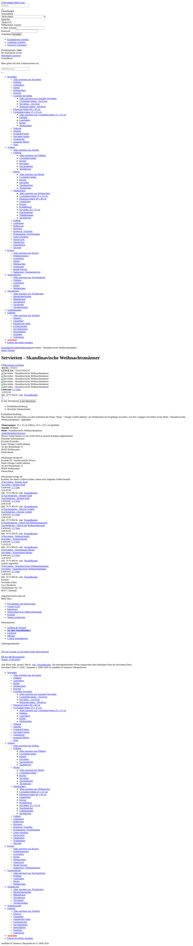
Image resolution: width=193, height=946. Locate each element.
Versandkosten (31, 395)
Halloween (18, 226)
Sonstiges (17, 334)
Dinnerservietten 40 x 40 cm (26, 109)
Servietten (12, 76)
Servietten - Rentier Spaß (13, 484)
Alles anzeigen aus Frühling (32, 155)
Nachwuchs (19, 239)
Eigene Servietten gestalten (20, 342)
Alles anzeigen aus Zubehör (26, 315)
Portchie (17, 93)
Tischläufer (18, 304)
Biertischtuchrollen (22, 296)
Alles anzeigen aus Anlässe (26, 150)
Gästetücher (19, 139)
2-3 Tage (16, 389)
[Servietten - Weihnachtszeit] (15, 536)
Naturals (17, 128)
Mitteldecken (19, 299)
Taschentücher (26, 166)
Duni (15, 144)
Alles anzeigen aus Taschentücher (29, 277)
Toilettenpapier (26, 215)
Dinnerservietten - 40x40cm (32, 106)
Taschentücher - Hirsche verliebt (16, 512)
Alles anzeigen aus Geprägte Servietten (38, 98)
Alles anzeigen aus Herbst (31, 174)
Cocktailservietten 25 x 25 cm (27, 112)
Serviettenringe (20, 329)
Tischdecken (25, 169)
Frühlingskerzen (21, 255)
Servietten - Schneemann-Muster (16, 552)
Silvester (17, 247)
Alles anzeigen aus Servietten (27, 79)
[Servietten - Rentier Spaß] (14, 482)
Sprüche (17, 131)
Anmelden (16, 34)
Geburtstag (18, 223)
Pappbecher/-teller (21, 323)
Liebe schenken (20, 236)
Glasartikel (18, 321)
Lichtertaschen (20, 326)
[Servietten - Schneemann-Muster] (18, 550)
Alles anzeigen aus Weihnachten (34, 193)
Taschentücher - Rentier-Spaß (15, 498)
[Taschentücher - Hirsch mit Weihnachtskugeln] (24, 522)
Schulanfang (19, 245)
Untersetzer (18, 337)
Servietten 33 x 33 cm (29, 209)
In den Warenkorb (27, 401)
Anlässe (11, 147)
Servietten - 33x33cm (29, 104)
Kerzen (22, 161)
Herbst (16, 87)
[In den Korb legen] (2, 72)
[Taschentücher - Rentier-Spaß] (16, 495)
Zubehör (11, 312)
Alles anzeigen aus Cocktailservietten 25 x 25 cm (42, 114)
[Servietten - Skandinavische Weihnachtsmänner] (25, 566)
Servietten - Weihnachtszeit (14, 539)
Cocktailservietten (27, 158)
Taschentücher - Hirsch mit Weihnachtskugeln (23, 525)
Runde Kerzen (20, 269)
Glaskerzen (18, 266)
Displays (17, 318)
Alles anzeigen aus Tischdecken (28, 293)
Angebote (12, 340)
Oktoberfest (18, 242)
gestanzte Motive (21, 142)
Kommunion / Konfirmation (26, 234)
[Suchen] (2, 9)
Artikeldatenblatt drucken (13, 433)
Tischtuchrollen (20, 307)
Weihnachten (19, 90)
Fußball (17, 220)
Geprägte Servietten (22, 95)
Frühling (17, 82)
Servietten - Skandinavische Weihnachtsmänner (23, 569)
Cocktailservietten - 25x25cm (33, 101)
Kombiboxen (25, 207)
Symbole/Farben (21, 133)
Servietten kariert (21, 136)
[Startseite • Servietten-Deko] (13, 2)
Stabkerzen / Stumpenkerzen (26, 272)
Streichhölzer (19, 331)
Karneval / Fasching (22, 231)
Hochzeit (17, 228)
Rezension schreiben (14, 365)
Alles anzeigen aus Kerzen (26, 253)
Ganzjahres (18, 85)
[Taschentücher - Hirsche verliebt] (17, 509)
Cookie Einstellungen (17, 638)
